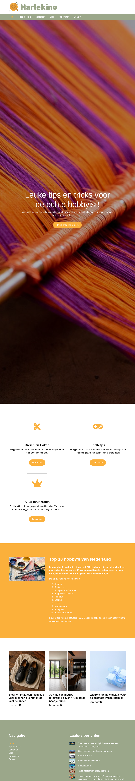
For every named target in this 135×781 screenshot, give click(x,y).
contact (56, 621)
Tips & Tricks (25, 17)
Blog (52, 17)
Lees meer (37, 462)
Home (12, 17)
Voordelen (40, 17)
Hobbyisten (64, 17)
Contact (77, 17)
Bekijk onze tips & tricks (67, 225)
